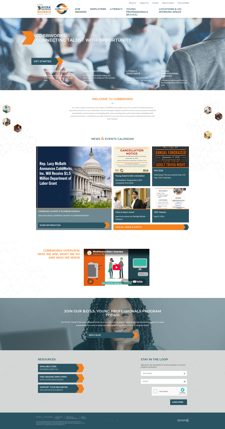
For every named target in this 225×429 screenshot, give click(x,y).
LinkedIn (112, 420)
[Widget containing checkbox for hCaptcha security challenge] (169, 391)
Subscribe (177, 402)
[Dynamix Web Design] (183, 420)
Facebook (107, 420)
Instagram (117, 420)
